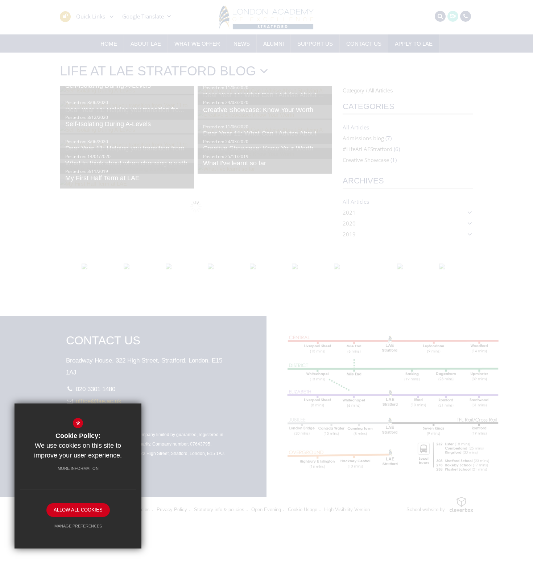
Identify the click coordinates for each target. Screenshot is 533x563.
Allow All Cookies (78, 510)
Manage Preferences (78, 526)
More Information (78, 468)
